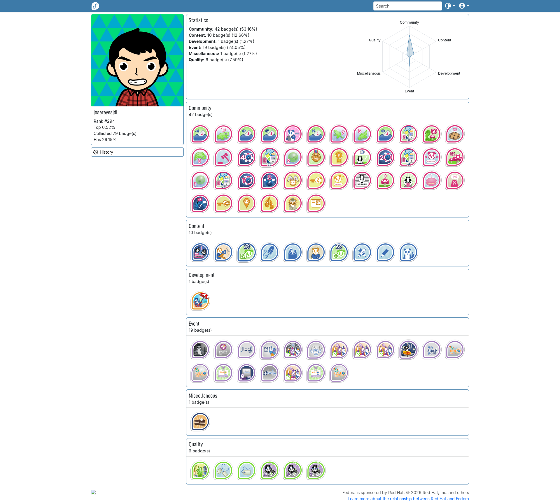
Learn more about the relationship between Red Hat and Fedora (408, 498)
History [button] (106, 152)
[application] (409, 57)
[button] (449, 5)
